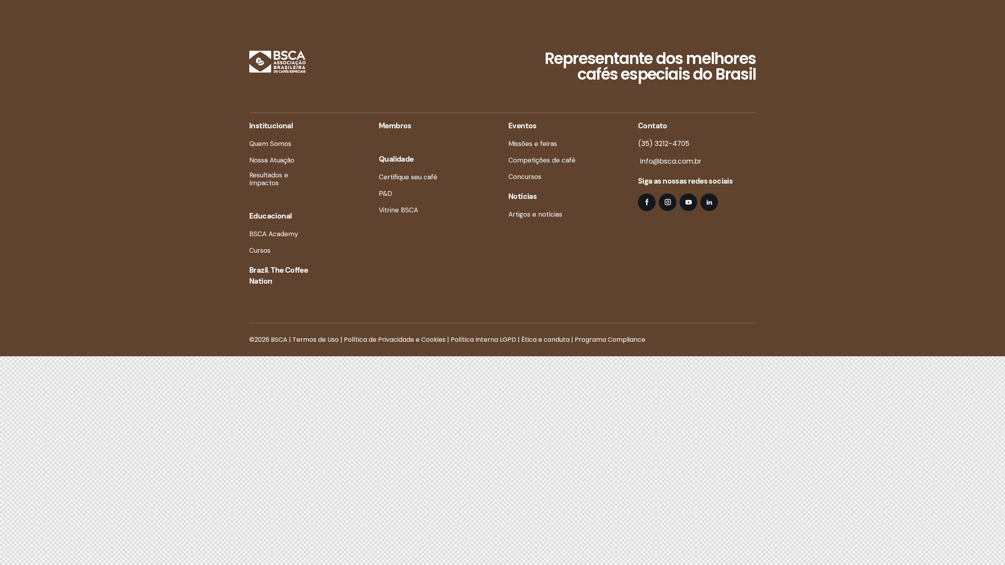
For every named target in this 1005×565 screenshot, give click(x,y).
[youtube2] (688, 202)
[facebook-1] (647, 202)
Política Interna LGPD (483, 339)
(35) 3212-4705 (663, 143)
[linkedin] (709, 202)
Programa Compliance (610, 339)
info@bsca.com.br (669, 161)
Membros (395, 126)
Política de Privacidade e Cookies (395, 339)
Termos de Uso (315, 339)
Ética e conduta (545, 339)
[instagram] (667, 202)
